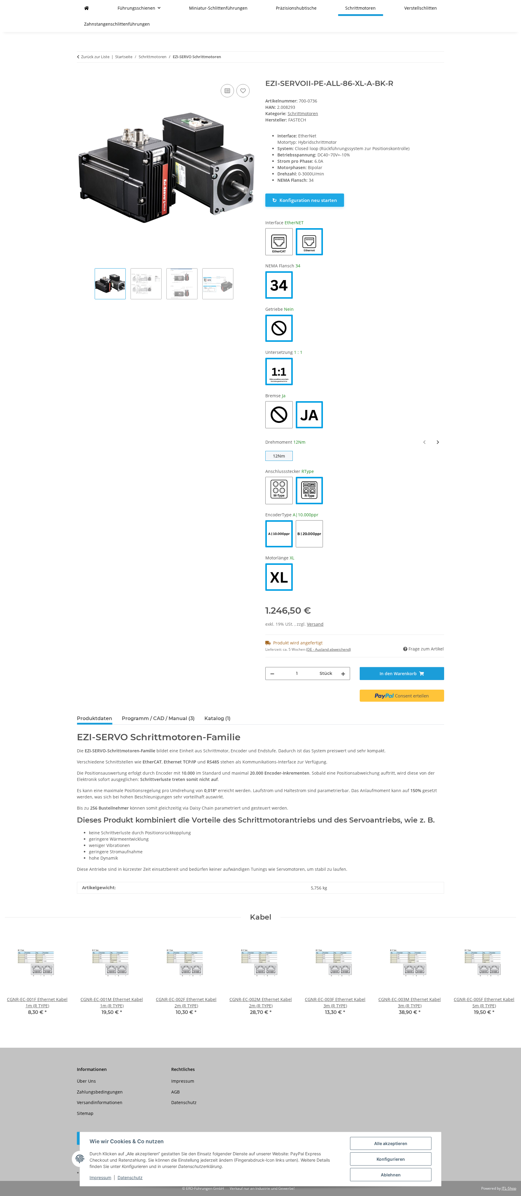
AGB (175, 1092)
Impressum (100, 1177)
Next (506, 977)
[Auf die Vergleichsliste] (227, 90)
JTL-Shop (509, 1188)
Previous (15, 977)
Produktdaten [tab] (94, 718)
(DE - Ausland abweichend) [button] (328, 649)
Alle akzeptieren (390, 1143)
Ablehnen (391, 1174)
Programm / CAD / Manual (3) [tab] (158, 718)
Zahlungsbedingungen (100, 1092)
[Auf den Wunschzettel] (243, 90)
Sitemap (85, 1113)
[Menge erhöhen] (343, 673)
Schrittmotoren (303, 113)
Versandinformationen (99, 1102)
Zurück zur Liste (95, 56)
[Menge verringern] (272, 673)
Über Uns (86, 1081)
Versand (315, 624)
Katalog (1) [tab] (217, 718)
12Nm (279, 456)
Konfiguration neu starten (304, 200)
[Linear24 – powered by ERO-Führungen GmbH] (86, 8)
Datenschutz (130, 1177)
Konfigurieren (391, 1159)
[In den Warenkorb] (82, 76)
